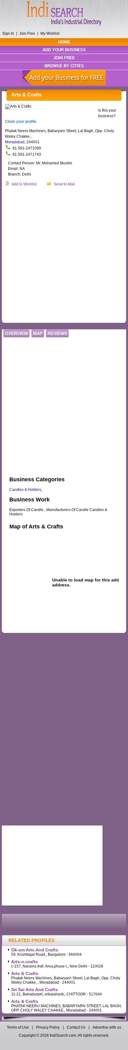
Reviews (57, 333)
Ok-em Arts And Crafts (34, 949)
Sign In (8, 33)
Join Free (27, 33)
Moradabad (15, 142)
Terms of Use (18, 1027)
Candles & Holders (25, 489)
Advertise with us (107, 1027)
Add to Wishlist (23, 184)
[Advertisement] (64, 255)
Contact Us (76, 1027)
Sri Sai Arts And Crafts (34, 989)
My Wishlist (49, 33)
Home (64, 42)
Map (38, 333)
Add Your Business (64, 49)
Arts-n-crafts (24, 961)
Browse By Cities (64, 66)
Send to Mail (64, 184)
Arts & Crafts (24, 973)
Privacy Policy (48, 1027)
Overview (16, 333)
